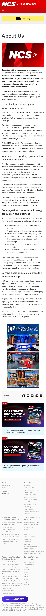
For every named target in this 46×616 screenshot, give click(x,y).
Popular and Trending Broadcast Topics (11, 558)
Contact (26, 567)
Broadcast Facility (7, 588)
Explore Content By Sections (32, 518)
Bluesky (26, 572)
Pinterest (26, 579)
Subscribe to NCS (9, 311)
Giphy (25, 582)
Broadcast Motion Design (9, 567)
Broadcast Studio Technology (10, 564)
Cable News (27, 542)
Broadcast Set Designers (9, 529)
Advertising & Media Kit (30, 487)
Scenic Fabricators (7, 532)
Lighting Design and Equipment (11, 534)
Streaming (27, 534)
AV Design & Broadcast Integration (12, 522)
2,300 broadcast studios (16, 187)
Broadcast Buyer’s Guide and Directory (10, 518)
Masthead (27, 485)
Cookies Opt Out (29, 509)
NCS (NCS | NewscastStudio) (27, 604)
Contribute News (29, 565)
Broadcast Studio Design (9, 562)
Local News (27, 544)
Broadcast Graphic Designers (10, 537)
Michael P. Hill (6, 485)
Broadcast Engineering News (32, 553)
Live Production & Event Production (12, 583)
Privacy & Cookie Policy (30, 504)
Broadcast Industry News (31, 524)
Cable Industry (28, 539)
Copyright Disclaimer (30, 494)
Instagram (27, 584)
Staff (4, 482)
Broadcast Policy (28, 527)
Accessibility (27, 507)
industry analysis (8, 262)
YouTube (26, 574)
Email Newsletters (29, 562)
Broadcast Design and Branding (11, 569)
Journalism (27, 532)
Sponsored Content (29, 497)
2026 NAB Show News (9, 593)
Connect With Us (31, 557)
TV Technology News (8, 590)
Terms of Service (28, 502)
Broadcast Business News (31, 522)
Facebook (26, 569)
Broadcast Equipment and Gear (11, 586)
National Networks (29, 537)
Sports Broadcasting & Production (12, 581)
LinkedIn (26, 577)
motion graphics (36, 187)
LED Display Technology (9, 524)
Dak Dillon (5, 491)
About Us (28, 482)
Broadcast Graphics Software (10, 539)
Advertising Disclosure (30, 499)
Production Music (7, 527)
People (26, 529)
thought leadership (20, 259)
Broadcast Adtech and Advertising (34, 551)
